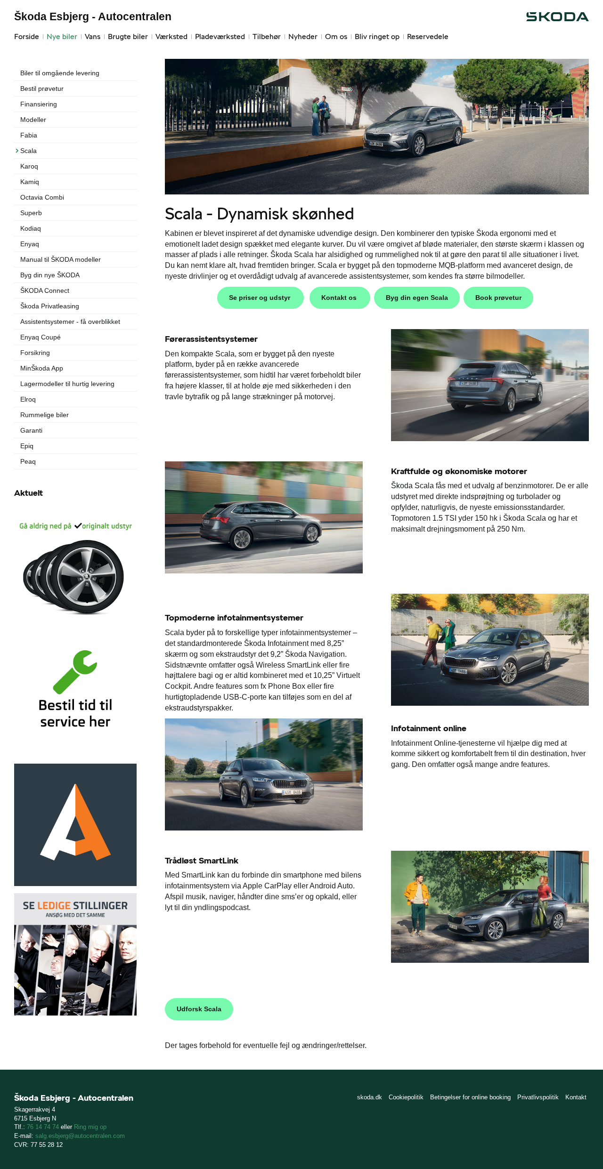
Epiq (26, 446)
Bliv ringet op (377, 36)
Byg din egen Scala (417, 297)
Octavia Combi (42, 197)
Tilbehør (267, 36)
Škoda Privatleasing (49, 306)
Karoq (29, 166)
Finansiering (38, 104)
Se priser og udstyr (260, 297)
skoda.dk (369, 1097)
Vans (92, 36)
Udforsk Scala (199, 1009)
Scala (28, 150)
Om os (336, 36)
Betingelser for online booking (470, 1097)
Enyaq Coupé (40, 337)
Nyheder (303, 36)
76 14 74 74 (43, 1126)
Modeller (33, 119)
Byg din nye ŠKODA (50, 275)
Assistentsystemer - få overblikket (70, 321)
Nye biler (62, 36)
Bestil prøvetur (42, 88)
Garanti (31, 430)
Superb (31, 213)
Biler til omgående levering (59, 73)
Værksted (171, 36)
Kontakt (576, 1097)
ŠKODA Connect (44, 290)
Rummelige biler (44, 415)
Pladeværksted (220, 36)
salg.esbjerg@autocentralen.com (80, 1135)
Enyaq (29, 244)
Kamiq (29, 181)
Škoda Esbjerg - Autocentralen (92, 16)
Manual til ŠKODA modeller (60, 259)
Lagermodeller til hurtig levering (67, 383)
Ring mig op (90, 1126)
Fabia (28, 135)
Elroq (28, 399)
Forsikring (35, 352)
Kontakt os (340, 297)
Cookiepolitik (406, 1097)
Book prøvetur (498, 297)
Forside (26, 36)
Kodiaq (30, 228)
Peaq (28, 461)
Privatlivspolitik (538, 1097)
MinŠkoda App (41, 368)
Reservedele (427, 36)
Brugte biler (128, 36)
